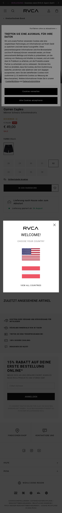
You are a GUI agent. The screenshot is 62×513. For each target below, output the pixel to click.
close (54, 225)
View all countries (31, 285)
